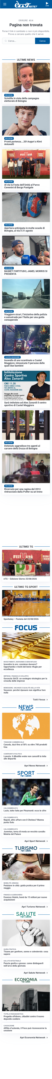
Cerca (42, 41)
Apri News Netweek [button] (34, 765)
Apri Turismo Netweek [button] (33, 906)
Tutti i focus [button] (39, 699)
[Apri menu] (5, 4)
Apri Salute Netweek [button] (34, 972)
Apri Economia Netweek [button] (32, 1037)
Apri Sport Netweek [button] (35, 841)
